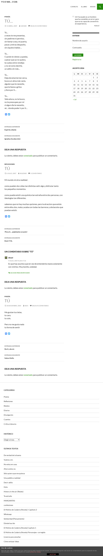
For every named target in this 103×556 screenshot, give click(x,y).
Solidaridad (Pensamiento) (14, 519)
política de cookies (35, 552)
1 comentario (36, 173)
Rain (26, 306)
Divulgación (8, 415)
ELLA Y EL (12, 239)
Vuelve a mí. (8, 460)
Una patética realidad (12, 478)
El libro (84, 6)
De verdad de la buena (12, 455)
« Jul (74, 99)
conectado (28, 155)
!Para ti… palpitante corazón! (16, 230)
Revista (92, 6)
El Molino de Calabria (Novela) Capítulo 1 (20, 528)
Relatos (7, 406)
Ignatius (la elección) (12, 137)
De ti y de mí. (12, 347)
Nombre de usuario (80, 40)
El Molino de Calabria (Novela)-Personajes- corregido (24, 532)
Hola (6, 487)
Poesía (7, 17)
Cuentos (7, 419)
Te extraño (8, 496)
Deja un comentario (38, 26)
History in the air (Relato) (13, 491)
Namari (24, 26)
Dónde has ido (9, 523)
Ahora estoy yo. (10, 469)
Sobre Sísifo (12, 356)
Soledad (23, 173)
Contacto (74, 6)
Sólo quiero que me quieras (14, 473)
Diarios (7, 410)
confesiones (8, 505)
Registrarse (76, 59)
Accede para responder (20, 273)
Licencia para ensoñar (12, 537)
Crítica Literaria (10, 424)
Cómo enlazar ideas (11, 541)
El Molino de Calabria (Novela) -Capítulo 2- (20, 510)
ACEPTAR (53, 554)
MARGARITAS (9, 501)
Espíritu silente (12, 128)
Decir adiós (8, 482)
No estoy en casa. (10, 464)
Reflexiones (10, 164)
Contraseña (77, 48)
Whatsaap (8, 514)
